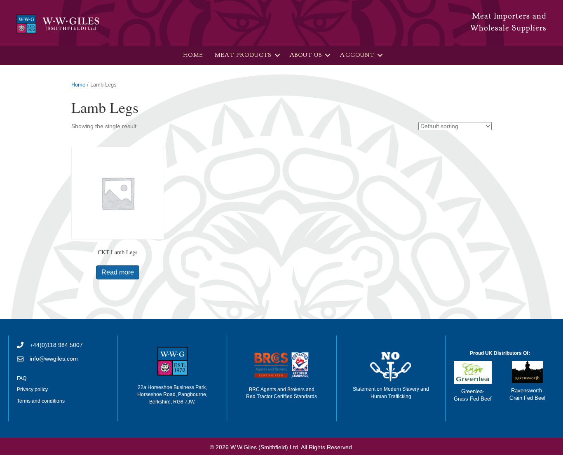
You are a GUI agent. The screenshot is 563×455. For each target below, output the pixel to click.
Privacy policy (32, 389)
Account (357, 55)
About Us (305, 55)
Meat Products (243, 55)
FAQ (21, 378)
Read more (117, 272)
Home (193, 55)
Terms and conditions (41, 401)
